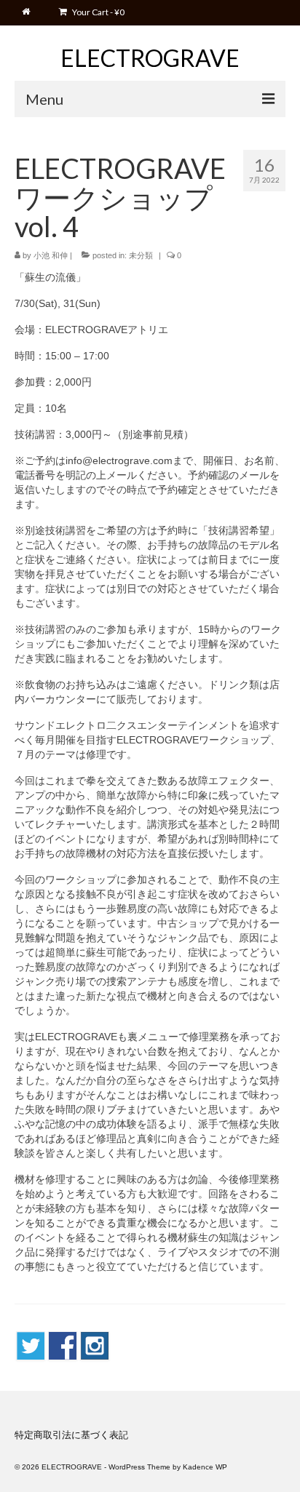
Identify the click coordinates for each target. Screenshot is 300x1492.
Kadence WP (205, 1467)
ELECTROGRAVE (150, 58)
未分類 (141, 255)
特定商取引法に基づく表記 (71, 1434)
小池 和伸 (50, 255)
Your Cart (98, 12)
